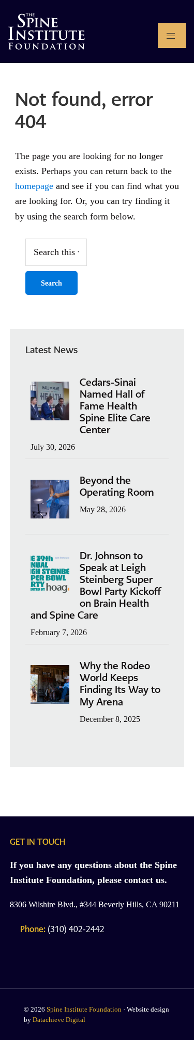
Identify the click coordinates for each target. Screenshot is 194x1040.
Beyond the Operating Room (117, 486)
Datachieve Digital (59, 1019)
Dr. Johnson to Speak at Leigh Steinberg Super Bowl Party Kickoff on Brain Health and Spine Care (96, 585)
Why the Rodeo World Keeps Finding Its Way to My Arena (120, 683)
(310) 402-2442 (62, 929)
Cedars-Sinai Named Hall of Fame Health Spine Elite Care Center (115, 406)
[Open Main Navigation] (172, 35)
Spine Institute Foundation (84, 1009)
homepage (34, 186)
